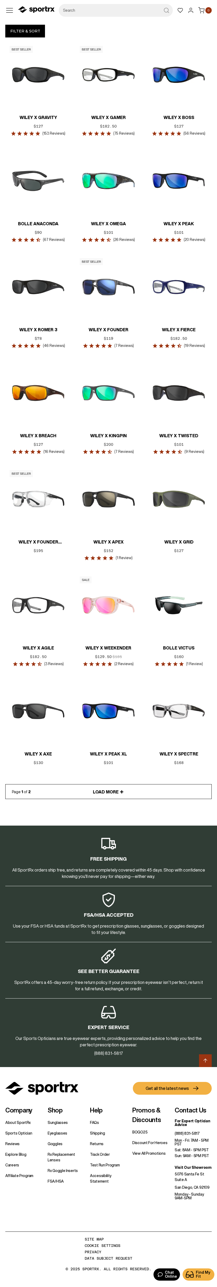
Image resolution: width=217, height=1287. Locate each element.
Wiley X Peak (179, 224)
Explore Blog (15, 1154)
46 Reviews (54, 345)
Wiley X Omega (108, 224)
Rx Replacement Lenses (61, 1157)
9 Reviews (194, 451)
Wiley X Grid (178, 542)
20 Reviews (194, 239)
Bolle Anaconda (38, 224)
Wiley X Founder (108, 330)
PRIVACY (93, 1252)
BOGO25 (139, 1132)
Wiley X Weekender (108, 648)
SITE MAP (94, 1239)
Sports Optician (18, 1133)
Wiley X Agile (38, 648)
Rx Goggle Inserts (63, 1171)
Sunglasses (58, 1122)
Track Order (100, 1154)
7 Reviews (124, 345)
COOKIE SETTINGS (102, 1245)
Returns (96, 1144)
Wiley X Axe (38, 754)
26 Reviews (124, 239)
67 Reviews (54, 239)
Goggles (55, 1144)
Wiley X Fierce (179, 330)
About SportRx (18, 1122)
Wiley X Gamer (108, 117)
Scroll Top (205, 1060)
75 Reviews (124, 133)
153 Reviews (53, 133)
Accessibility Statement (100, 1178)
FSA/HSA (56, 1181)
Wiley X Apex (108, 542)
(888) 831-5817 (187, 1133)
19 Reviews (194, 345)
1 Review (124, 558)
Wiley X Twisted (178, 436)
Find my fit (203, 1274)
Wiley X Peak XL (108, 754)
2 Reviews (124, 664)
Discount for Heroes (149, 1143)
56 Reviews (194, 133)
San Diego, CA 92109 (192, 1187)
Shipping (97, 1133)
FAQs (94, 1122)
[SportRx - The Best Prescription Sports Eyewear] (36, 10)
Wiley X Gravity (38, 117)
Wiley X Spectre (178, 754)
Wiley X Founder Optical (38, 542)
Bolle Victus (179, 648)
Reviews (12, 1144)
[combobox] (116, 10)
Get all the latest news (167, 1088)
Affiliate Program (19, 1176)
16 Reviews (54, 451)
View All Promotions (148, 1153)
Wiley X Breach (38, 436)
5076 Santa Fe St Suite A (189, 1177)
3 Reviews (54, 664)
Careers (12, 1165)
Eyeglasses (57, 1133)
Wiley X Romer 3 (38, 330)
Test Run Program (105, 1165)
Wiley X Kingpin (108, 436)
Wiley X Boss (178, 117)
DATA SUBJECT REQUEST (108, 1258)
